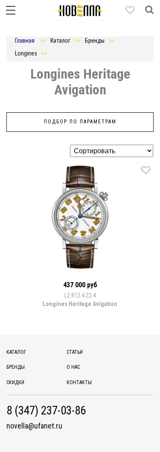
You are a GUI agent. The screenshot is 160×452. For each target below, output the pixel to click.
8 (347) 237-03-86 (46, 410)
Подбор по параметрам (80, 122)
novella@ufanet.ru (34, 426)
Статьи (75, 352)
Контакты (79, 382)
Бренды (15, 367)
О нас (73, 367)
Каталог (16, 352)
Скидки (15, 382)
